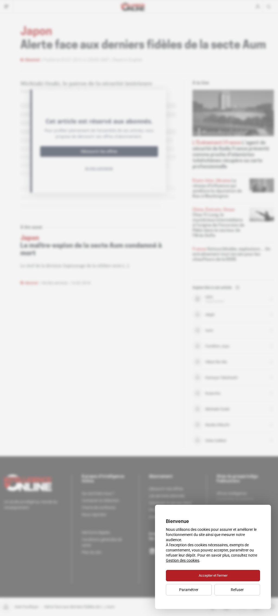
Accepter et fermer (213, 575)
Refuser (237, 590)
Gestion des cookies (182, 560)
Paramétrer (188, 590)
